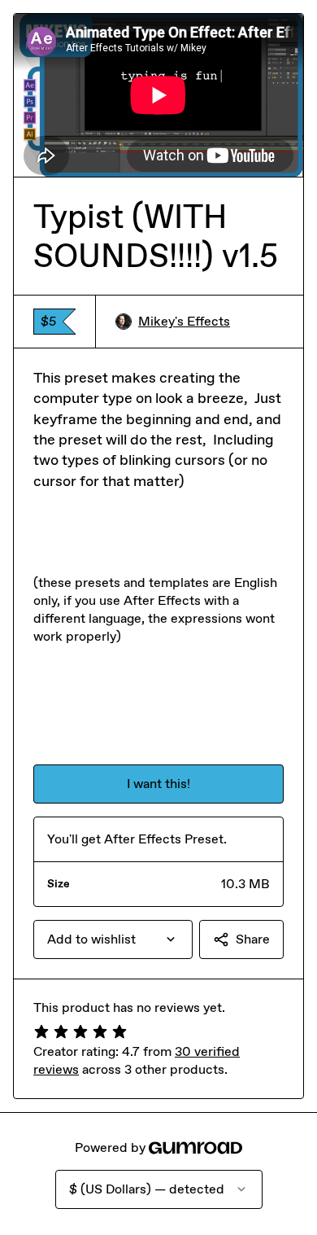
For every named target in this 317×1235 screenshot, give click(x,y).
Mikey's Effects (184, 321)
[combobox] (113, 939)
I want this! (158, 783)
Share (253, 939)
